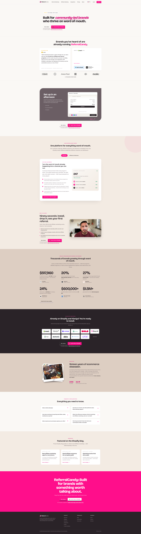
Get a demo (46, 26)
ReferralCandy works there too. (57, 29)
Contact (91, 519)
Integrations (72, 1)
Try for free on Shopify (59, 26)
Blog (78, 517)
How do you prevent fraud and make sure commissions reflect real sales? (82, 421)
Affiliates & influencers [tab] (74, 155)
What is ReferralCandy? (47, 407)
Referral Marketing (55, 1)
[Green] (74, 115)
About (83, 1)
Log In (94, 1)
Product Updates (67, 526)
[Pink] (71, 115)
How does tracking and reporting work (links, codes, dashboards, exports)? (54, 415)
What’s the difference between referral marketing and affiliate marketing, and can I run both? (84, 415)
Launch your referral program (50, 196)
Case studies (79, 519)
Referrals (65, 517)
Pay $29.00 (82, 106)
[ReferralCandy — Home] (44, 2)
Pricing (78, 1)
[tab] (54, 98)
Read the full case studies (46, 301)
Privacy (97, 531)
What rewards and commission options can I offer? (53, 421)
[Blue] (73, 115)
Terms (100, 531)
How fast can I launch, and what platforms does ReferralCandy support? (83, 408)
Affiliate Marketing (64, 1)
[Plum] (76, 115)
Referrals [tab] (64, 155)
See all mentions (77, 63)
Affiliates (65, 519)
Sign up (99, 1)
